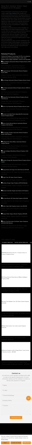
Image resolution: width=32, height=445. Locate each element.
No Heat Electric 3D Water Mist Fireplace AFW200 (15, 202)
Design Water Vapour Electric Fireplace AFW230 (14, 217)
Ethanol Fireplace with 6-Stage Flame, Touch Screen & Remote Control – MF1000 (16, 363)
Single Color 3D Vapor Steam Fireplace (14, 180)
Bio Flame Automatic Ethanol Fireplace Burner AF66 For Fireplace (14, 93)
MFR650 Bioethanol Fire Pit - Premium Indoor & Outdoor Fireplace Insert (14, 265)
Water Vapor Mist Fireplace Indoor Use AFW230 (14, 210)
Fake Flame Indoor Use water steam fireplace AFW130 (14, 339)
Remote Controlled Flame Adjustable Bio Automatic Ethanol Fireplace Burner (14, 119)
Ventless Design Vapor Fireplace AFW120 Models (15, 186)
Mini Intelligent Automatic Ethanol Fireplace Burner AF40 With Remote (13, 67)
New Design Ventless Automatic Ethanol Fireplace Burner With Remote (14, 138)
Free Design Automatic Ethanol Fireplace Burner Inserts (15, 84)
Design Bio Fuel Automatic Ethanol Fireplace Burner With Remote (12, 102)
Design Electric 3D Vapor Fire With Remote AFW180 (15, 173)
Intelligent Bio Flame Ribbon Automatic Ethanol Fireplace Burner (14, 147)
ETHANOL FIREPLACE (7, 242)
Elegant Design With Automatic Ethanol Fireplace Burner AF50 (14, 76)
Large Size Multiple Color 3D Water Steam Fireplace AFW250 (16, 314)
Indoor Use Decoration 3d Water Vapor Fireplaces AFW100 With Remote (14, 227)
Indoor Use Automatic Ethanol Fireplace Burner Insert (14, 110)
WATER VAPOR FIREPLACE (21, 242)
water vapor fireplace (11, 13)
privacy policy (4, 439)
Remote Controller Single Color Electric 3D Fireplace (15, 194)
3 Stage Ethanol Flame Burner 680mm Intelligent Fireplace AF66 (14, 290)
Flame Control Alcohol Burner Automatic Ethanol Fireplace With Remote (14, 128)
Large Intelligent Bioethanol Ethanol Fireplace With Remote (13, 156)
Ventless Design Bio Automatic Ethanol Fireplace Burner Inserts (14, 165)
